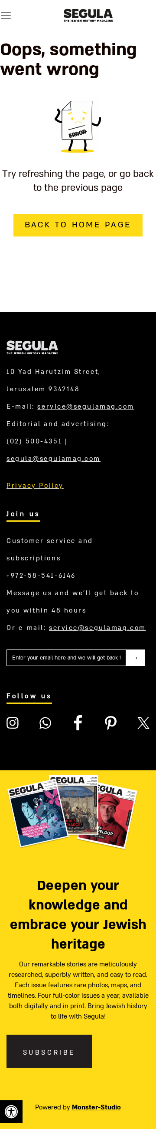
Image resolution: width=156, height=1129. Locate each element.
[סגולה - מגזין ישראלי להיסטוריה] (88, 15)
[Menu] (6, 15)
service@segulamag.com (85, 406)
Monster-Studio (96, 1107)
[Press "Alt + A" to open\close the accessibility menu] (11, 1111)
